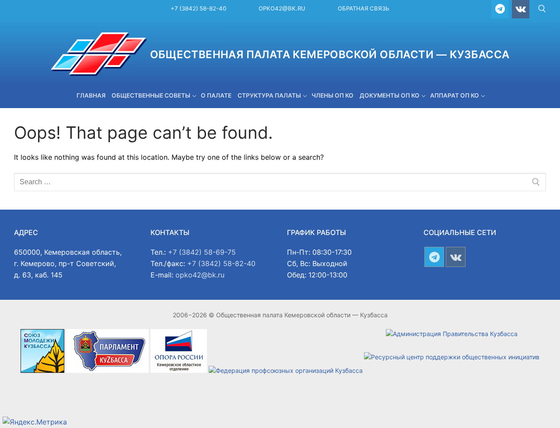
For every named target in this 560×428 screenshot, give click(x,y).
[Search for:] (280, 182)
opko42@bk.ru (282, 8)
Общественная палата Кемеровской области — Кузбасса (330, 54)
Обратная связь (363, 8)
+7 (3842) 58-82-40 (198, 8)
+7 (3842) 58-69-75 (202, 252)
